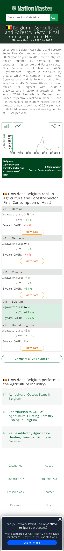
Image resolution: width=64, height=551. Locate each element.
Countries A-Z (15, 479)
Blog (49, 505)
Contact (49, 492)
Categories (15, 465)
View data (32, 232)
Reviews (15, 505)
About (49, 465)
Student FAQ (49, 479)
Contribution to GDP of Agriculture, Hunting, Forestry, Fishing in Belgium (31, 416)
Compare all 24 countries (32, 359)
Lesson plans (15, 492)
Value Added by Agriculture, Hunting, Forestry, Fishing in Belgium (30, 437)
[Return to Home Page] (32, 7)
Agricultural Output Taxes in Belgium (30, 396)
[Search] (54, 17)
